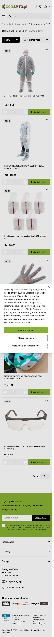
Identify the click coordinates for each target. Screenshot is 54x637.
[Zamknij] (49, 286)
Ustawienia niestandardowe (26, 345)
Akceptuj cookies (26, 330)
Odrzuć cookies (26, 338)
